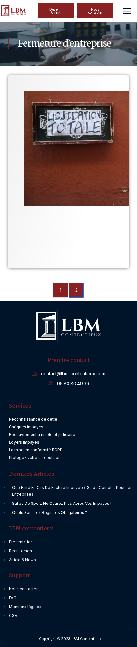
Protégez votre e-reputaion (35, 457)
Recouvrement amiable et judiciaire (42, 434)
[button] (95, 10)
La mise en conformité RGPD (36, 449)
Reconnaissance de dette (33, 419)
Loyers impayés (24, 442)
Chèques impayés (26, 426)
